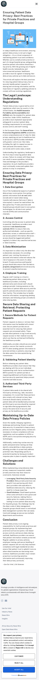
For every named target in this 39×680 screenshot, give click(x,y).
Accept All (19, 670)
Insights (5, 619)
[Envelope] (6, 600)
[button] (36, 3)
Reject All (19, 663)
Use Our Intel (6, 608)
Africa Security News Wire (11, 626)
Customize (18, 656)
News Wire (6, 615)
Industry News (7, 612)
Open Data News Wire (9, 629)
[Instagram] (2, 600)
